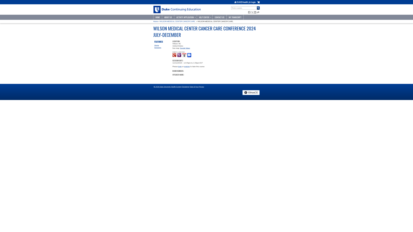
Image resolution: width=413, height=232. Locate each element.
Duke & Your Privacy (197, 87)
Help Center (204, 17)
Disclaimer (185, 87)
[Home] (177, 9)
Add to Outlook (189, 55)
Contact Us (219, 17)
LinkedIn (255, 12)
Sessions (157, 48)
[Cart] (258, 3)
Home (158, 17)
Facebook (249, 12)
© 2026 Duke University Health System (168, 87)
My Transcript (235, 17)
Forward (258, 12)
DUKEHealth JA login (246, 2)
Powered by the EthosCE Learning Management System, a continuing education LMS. (251, 92)
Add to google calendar (174, 55)
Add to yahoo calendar (179, 55)
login (180, 66)
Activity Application (185, 17)
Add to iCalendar (184, 55)
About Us (168, 17)
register (187, 66)
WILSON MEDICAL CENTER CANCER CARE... (177, 21)
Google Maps (185, 48)
